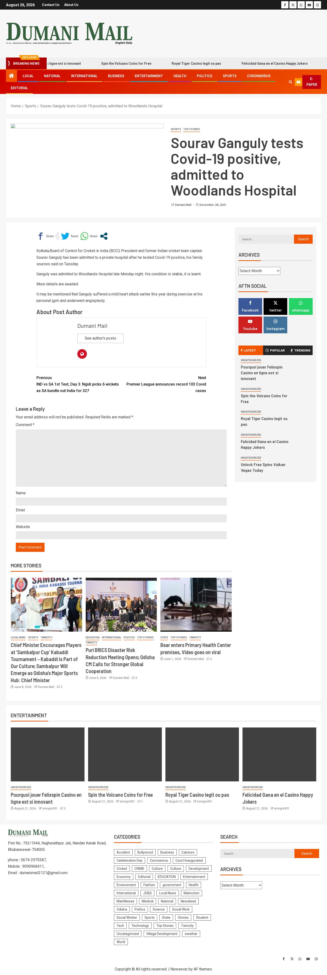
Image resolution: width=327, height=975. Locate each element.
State (164, 637)
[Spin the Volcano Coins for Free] (125, 754)
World (121, 942)
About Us (71, 5)
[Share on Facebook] (45, 236)
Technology (140, 926)
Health (180, 76)
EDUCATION (93, 637)
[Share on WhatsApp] (89, 236)
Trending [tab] (302, 350)
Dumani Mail (183, 205)
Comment (25, 424)
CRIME (139, 869)
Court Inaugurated (189, 860)
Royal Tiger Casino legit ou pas (184, 63)
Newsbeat (188, 901)
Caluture (187, 852)
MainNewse (125, 901)
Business (116, 76)
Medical (147, 901)
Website (23, 527)
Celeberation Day (129, 860)
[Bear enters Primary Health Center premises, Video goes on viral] (196, 605)
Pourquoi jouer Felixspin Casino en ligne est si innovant (261, 372)
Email (20, 510)
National (52, 76)
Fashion (149, 885)
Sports (230, 76)
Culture (157, 869)
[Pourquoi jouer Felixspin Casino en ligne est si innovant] (48, 754)
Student (202, 917)
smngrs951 (50, 808)
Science (159, 909)
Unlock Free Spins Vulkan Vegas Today (263, 467)
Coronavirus (259, 76)
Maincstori (191, 893)
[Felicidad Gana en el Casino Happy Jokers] (279, 754)
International (84, 76)
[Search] (290, 82)
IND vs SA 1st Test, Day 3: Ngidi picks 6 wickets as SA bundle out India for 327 (77, 384)
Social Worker (127, 917)
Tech (120, 926)
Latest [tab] (250, 350)
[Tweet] (69, 236)
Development (199, 869)
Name (21, 493)
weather (191, 934)
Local (28, 76)
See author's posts (100, 338)
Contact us (51, 5)
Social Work (181, 909)
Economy (124, 877)
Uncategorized (251, 360)
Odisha (122, 909)
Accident (123, 852)
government (172, 885)
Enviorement (126, 885)
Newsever (179, 969)
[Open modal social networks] (104, 236)
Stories (183, 917)
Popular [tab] (277, 350)
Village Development (161, 934)
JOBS (147, 893)
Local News (18, 637)
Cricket (122, 869)
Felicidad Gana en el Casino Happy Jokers (262, 63)
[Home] (11, 76)
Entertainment (149, 76)
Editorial (19, 88)
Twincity (46, 637)
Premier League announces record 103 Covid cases (166, 384)
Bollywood (145, 852)
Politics (204, 76)
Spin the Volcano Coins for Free (114, 63)
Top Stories (191, 129)
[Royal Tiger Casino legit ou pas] (202, 754)
